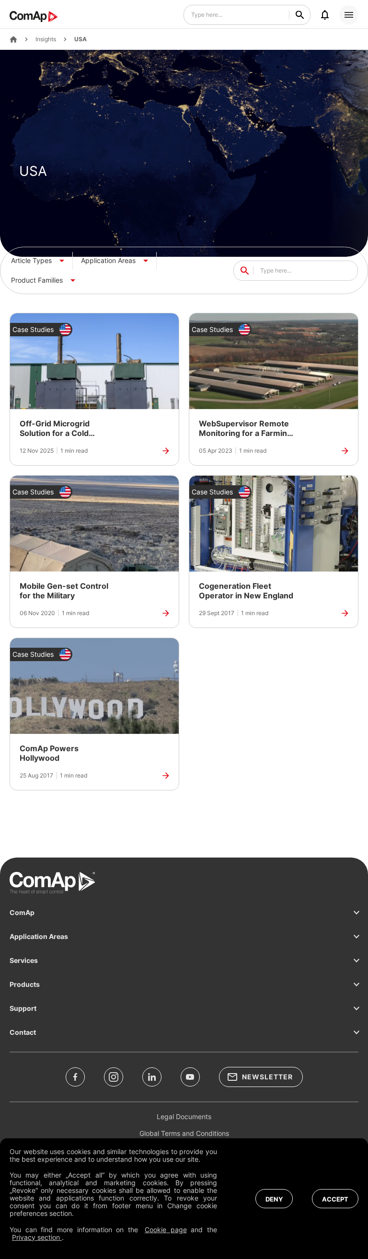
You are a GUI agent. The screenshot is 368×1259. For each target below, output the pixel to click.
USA (80, 39)
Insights (45, 39)
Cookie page (166, 1229)
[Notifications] (324, 14)
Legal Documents (184, 1116)
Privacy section (37, 1237)
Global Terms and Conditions (184, 1133)
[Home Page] (13, 39)
